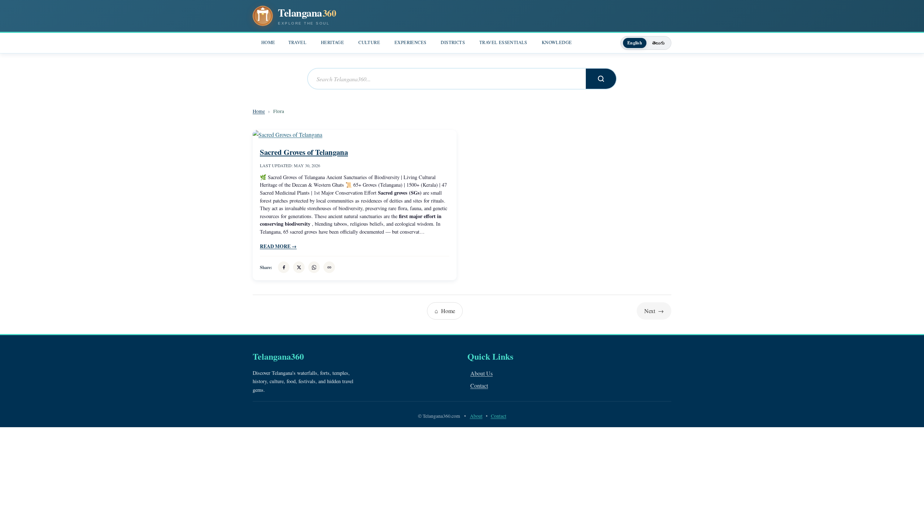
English (634, 43)
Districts (453, 42)
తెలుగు (658, 43)
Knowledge (557, 42)
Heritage (332, 42)
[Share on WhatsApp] (314, 267)
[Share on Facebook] (283, 267)
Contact (479, 385)
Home (268, 42)
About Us (481, 373)
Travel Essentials (503, 42)
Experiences (410, 42)
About (476, 416)
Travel (297, 42)
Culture (369, 42)
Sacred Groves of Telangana (304, 152)
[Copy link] (329, 267)
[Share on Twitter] (299, 267)
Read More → (278, 246)
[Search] (601, 79)
